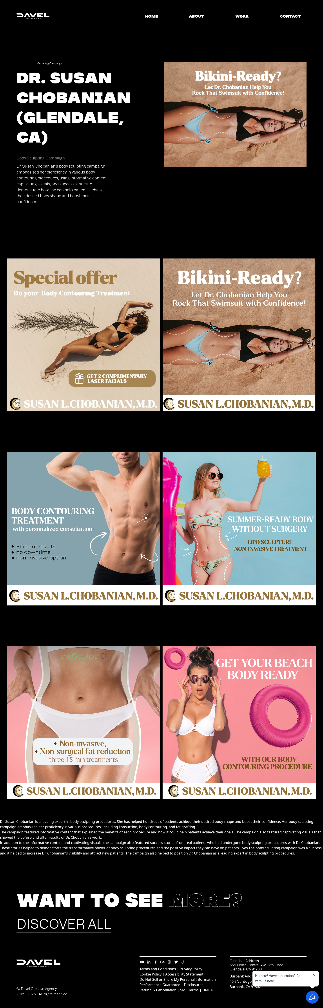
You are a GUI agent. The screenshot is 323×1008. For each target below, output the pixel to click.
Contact (290, 16)
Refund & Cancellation (158, 990)
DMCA (207, 990)
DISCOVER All (63, 924)
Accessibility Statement (184, 974)
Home (151, 16)
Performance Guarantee (160, 984)
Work (242, 16)
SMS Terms (189, 990)
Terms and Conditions (158, 968)
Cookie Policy (151, 974)
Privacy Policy (191, 968)
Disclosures (193, 984)
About (196, 16)
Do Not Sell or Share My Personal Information (178, 979)
